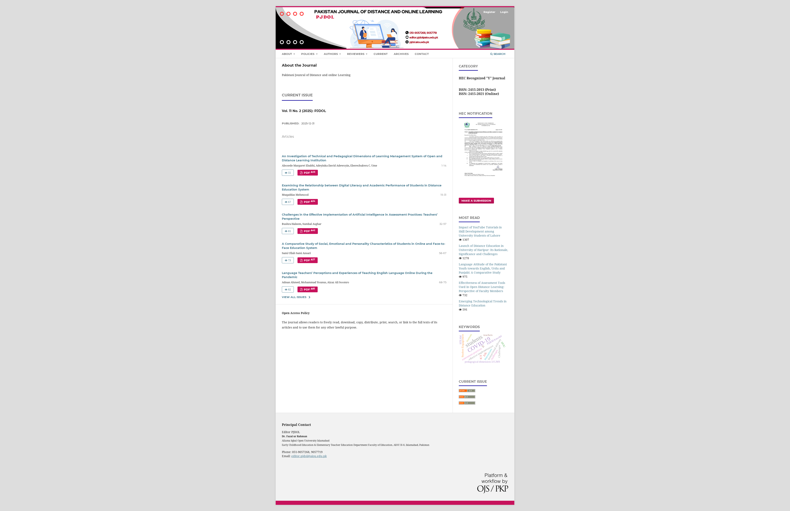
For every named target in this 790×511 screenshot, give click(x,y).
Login (504, 12)
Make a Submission (476, 200)
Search (499, 53)
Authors (331, 53)
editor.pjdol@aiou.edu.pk (309, 456)
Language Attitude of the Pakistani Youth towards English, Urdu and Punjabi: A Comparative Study (483, 268)
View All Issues (294, 297)
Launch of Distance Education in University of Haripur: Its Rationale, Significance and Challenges (483, 250)
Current (381, 53)
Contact (422, 53)
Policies (308, 53)
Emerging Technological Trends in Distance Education (483, 303)
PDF (309, 172)
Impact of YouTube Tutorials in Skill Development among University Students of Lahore (480, 231)
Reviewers (356, 53)
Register (489, 12)
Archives (401, 53)
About (287, 53)
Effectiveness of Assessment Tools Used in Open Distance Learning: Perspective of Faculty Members (482, 287)
